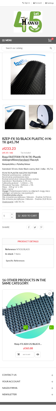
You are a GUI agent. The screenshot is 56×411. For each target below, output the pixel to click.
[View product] (38, 354)
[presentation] (25, 327)
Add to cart (29, 216)
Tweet (35, 227)
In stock (9, 254)
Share (28, 227)
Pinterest (41, 227)
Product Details (28, 241)
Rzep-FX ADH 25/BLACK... (28, 344)
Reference (10, 249)
